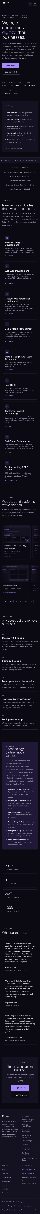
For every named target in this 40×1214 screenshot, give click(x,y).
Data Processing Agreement (23, 1206)
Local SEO (25, 1144)
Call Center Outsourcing (26, 1154)
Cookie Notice (7, 1210)
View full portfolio (24, 601)
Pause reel (8, 601)
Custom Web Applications (26, 1131)
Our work (5, 1174)
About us (5, 1170)
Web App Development (26, 1126)
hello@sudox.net (20, 1088)
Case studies (6, 1177)
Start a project (10, 65)
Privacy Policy (7, 1206)
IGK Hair (27, 189)
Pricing (4, 1185)
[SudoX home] (6, 3)
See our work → (11, 72)
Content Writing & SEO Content (30, 1159)
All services (6, 1181)
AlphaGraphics (15, 189)
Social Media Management (26, 1136)
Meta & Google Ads (28, 1141)
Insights (5, 1189)
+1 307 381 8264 (20, 1095)
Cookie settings (19, 1210)
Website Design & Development (28, 1120)
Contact (5, 1193)
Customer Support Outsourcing (28, 1149)
